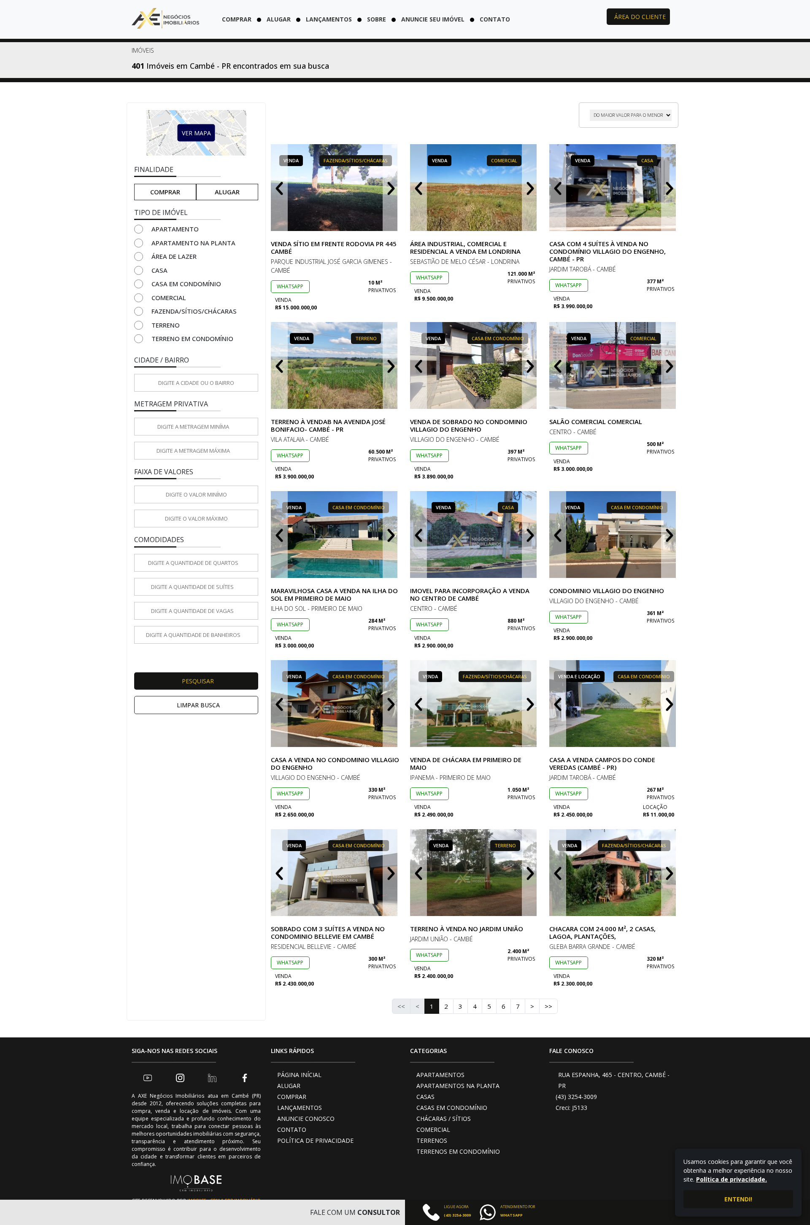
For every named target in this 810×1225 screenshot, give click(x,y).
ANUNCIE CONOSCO (306, 1119)
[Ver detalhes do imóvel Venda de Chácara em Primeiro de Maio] (474, 703)
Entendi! (738, 1199)
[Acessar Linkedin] (212, 1077)
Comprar (236, 19)
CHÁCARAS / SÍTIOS (443, 1119)
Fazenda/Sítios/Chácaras (194, 311)
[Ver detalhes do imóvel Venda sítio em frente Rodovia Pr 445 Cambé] (335, 187)
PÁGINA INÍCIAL (299, 1075)
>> (548, 1006)
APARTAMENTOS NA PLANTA (458, 1086)
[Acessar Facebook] (244, 1077)
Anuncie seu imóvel (432, 19)
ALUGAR (288, 1086)
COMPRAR (291, 1097)
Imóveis (143, 50)
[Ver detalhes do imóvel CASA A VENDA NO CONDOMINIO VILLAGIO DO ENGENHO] (335, 703)
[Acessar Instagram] (180, 1077)
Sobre (376, 19)
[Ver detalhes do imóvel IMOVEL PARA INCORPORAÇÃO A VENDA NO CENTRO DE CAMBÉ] (474, 534)
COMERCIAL (433, 1130)
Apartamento (175, 229)
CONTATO (291, 1130)
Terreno (165, 325)
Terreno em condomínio (192, 338)
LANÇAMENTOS (299, 1108)
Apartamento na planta (193, 243)
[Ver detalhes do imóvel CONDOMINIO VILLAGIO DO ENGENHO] (613, 534)
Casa (159, 270)
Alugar (279, 19)
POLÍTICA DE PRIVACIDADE (315, 1140)
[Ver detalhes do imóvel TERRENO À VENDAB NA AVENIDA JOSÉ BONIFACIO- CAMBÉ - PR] (335, 365)
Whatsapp (290, 286)
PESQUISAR (198, 681)
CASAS (425, 1097)
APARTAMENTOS (440, 1075)
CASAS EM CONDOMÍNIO (451, 1108)
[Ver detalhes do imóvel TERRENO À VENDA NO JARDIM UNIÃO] (474, 872)
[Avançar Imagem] (391, 187)
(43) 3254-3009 (576, 1097)
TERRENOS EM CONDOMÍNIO (458, 1151)
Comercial (168, 297)
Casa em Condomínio (186, 283)
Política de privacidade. (731, 1179)
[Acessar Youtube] (147, 1077)
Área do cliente (640, 17)
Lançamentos (329, 19)
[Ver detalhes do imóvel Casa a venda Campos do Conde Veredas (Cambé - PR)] (613, 703)
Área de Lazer (174, 256)
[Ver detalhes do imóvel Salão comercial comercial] (613, 365)
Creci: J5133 (571, 1108)
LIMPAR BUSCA (198, 705)
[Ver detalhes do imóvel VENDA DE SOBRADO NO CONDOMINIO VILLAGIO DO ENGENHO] (474, 365)
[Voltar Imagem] (279, 187)
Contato (495, 19)
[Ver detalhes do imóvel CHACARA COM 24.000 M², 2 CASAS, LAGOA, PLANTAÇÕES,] (613, 872)
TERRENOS (431, 1140)
